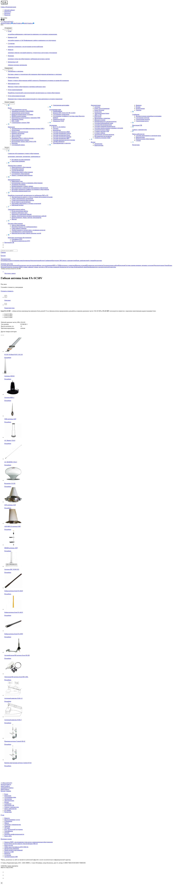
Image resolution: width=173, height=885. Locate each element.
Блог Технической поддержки (13, 829)
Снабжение (135, 114)
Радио (10, 108)
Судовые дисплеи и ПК (40, 267)
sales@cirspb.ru (17, 23)
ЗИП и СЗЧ (56, 265)
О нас (2, 815)
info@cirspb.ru (28, 23)
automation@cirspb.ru (7, 787)
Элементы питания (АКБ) (14, 267)
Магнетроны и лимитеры (67, 265)
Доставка (7, 828)
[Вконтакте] (5, 872)
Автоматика (53, 125)
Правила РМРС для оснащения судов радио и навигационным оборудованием (28, 842)
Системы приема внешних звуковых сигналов (139, 265)
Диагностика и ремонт (15, 165)
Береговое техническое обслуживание (19, 237)
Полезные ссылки (6, 839)
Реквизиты (7, 11)
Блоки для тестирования (45, 265)
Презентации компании (11, 848)
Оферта (6, 823)
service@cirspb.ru (6, 23)
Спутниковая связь (55, 109)
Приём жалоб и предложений (13, 850)
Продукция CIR (137, 125)
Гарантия (7, 826)
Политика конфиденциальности (14, 834)
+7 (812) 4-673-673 (7, 21)
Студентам (7, 855)
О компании (8, 28)
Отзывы (6, 832)
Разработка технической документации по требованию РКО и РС (28, 195)
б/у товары (91, 260)
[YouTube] (5, 875)
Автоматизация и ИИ (11, 856)
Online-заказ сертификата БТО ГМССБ (16, 847)
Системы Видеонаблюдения (9, 265)
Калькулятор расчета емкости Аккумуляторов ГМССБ (21, 843)
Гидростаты (112, 267)
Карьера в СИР (9, 852)
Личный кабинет (9, 10)
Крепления (121, 265)
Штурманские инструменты (94, 265)
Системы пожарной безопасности (57, 267)
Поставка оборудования (15, 223)
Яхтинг (93, 142)
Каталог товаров (9, 102)
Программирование (14, 179)
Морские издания (80, 265)
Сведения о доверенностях (12, 824)
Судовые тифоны (27, 267)
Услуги (7, 147)
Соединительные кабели (110, 265)
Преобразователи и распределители (98, 267)
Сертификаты (8, 831)
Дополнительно (96, 105)
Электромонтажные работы (16, 209)
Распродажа (136, 145)
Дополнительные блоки (161, 265)
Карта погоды (8, 845)
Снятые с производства (139, 129)
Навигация (11, 127)
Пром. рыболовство (138, 134)
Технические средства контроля (28, 265)
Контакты (7, 13)
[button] (86, 791)
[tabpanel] (86, 325)
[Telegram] (5, 878)
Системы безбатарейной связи (77, 267)
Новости (7, 818)
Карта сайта (8, 836)
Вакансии (7, 15)
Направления (8, 68)
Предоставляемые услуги (12, 819)
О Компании (8, 821)
